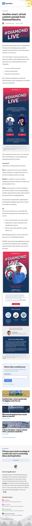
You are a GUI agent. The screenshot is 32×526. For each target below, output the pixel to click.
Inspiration (5, 10)
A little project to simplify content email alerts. (13, 505)
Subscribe (16, 460)
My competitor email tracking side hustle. (11, 500)
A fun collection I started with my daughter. (12, 514)
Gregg (4, 491)
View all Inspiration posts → (9, 437)
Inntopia (4, 483)
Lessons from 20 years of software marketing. (12, 509)
